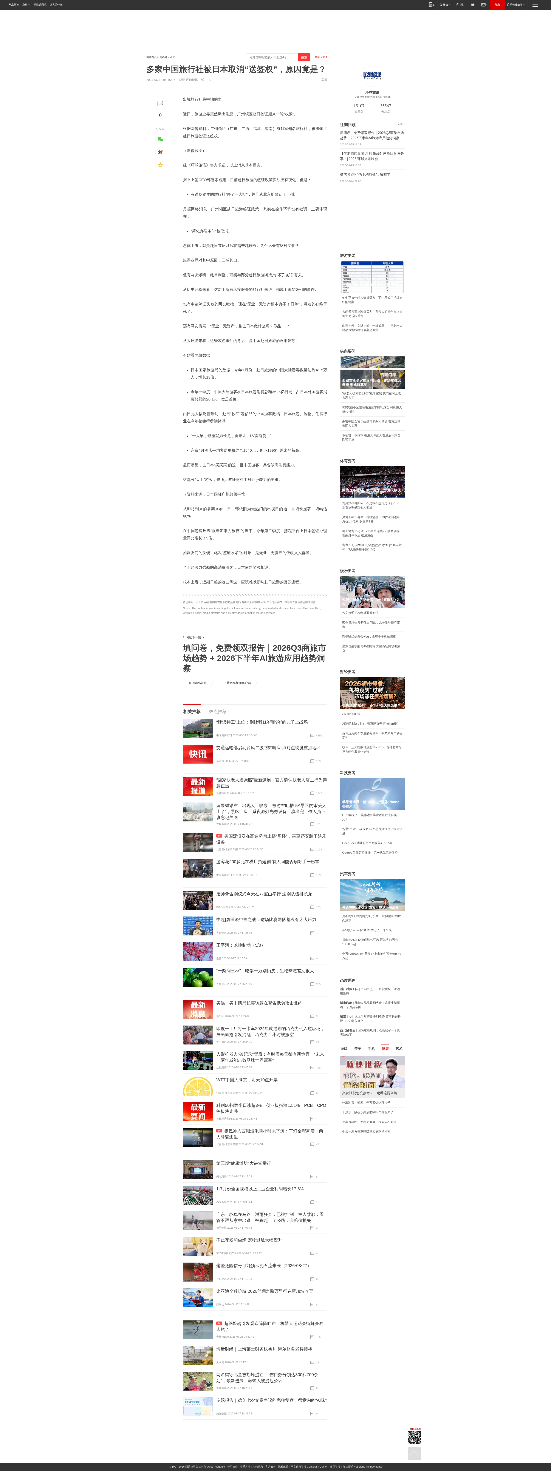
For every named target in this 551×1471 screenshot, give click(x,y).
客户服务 (270, 1466)
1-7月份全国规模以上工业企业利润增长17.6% (260, 1188)
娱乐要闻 (348, 570)
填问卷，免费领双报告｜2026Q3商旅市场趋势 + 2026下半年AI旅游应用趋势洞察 (254, 658)
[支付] (473, 4)
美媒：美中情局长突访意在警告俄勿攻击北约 (259, 1003)
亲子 (357, 1048)
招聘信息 (258, 1466)
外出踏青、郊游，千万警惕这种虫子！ (367, 1102)
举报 (324, 79)
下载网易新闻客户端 (237, 683)
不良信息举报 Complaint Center (309, 1466)
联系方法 (245, 1466)
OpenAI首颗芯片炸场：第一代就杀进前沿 (370, 852)
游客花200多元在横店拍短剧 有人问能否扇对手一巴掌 (267, 861)
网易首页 (14, 4)
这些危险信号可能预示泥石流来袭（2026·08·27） (263, 1265)
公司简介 (232, 1466)
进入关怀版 (56, 4)
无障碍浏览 (40, 4)
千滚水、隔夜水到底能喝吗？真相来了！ (369, 1112)
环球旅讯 (192, 80)
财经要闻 (348, 672)
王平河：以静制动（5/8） (240, 945)
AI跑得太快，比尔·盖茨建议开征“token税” (370, 723)
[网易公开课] (445, 4)
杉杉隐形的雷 (351, 714)
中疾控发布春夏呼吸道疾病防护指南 (366, 1131)
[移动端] (432, 4)
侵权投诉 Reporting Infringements (362, 1466)
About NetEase (216, 1466)
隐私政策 (283, 1466)
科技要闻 (348, 773)
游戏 (344, 1048)
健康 (385, 1048)
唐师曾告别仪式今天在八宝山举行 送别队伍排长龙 (264, 894)
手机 (371, 1048)
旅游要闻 (348, 255)
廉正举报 (335, 1466)
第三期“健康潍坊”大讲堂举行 (243, 1163)
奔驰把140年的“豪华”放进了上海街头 (367, 930)
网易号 (163, 57)
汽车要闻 (348, 874)
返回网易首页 (198, 683)
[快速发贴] (160, 103)
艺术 (399, 1048)
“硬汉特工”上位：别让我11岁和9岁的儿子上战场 (262, 722)
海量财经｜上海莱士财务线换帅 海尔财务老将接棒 (264, 1349)
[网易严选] (460, 4)
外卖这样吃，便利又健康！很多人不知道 (369, 1122)
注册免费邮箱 (515, 4)
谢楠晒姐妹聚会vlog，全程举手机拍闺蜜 (369, 636)
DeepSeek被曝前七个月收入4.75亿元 (367, 843)
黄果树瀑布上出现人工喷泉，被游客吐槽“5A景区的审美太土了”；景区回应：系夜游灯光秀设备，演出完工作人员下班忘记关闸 (271, 811)
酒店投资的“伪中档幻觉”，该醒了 (365, 175)
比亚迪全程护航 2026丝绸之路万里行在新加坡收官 (264, 1291)
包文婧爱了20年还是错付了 (360, 613)
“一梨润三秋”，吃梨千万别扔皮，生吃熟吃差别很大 (265, 970)
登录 (497, 4)
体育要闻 (348, 461)
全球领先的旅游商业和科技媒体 (372, 97)
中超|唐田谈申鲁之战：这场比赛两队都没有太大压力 (266, 919)
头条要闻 (348, 351)
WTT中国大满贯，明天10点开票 (247, 1079)
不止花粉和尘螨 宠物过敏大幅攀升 (249, 1240)
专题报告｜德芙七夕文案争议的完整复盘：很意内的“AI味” (271, 1400)
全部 (399, 124)
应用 (25, 4)
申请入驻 (320, 57)
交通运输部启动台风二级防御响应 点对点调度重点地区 (268, 747)
